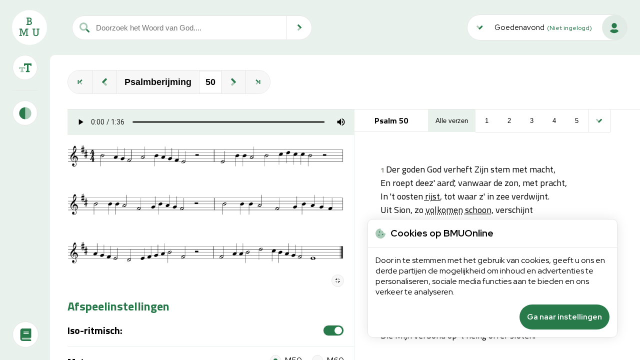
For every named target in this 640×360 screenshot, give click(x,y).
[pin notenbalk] (338, 280)
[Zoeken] (299, 28)
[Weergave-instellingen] (25, 67)
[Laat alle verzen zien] (599, 121)
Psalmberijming (158, 82)
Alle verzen (452, 120)
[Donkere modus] (25, 113)
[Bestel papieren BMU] (25, 335)
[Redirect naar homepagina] (29, 27)
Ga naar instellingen (564, 317)
